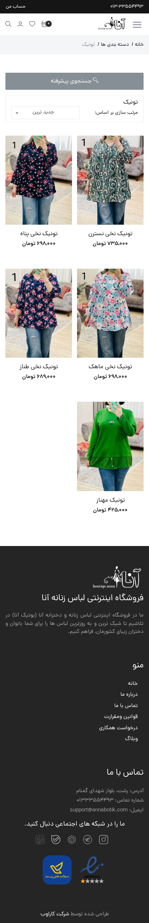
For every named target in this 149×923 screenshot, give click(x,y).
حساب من (16, 7)
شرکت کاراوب (55, 914)
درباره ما (129, 695)
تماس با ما (126, 706)
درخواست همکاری (118, 729)
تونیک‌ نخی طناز (39, 367)
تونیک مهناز (110, 501)
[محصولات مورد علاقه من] (32, 24)
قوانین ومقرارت (121, 717)
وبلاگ (131, 739)
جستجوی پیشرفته (72, 81)
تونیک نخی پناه (39, 234)
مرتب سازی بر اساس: (116, 113)
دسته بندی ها (113, 45)
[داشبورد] (20, 24)
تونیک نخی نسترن (110, 234)
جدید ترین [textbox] (43, 112)
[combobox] (45, 112)
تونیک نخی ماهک (110, 367)
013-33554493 (126, 7)
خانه (138, 45)
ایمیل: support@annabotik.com (107, 811)
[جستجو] (8, 24)
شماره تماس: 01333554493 (110, 801)
